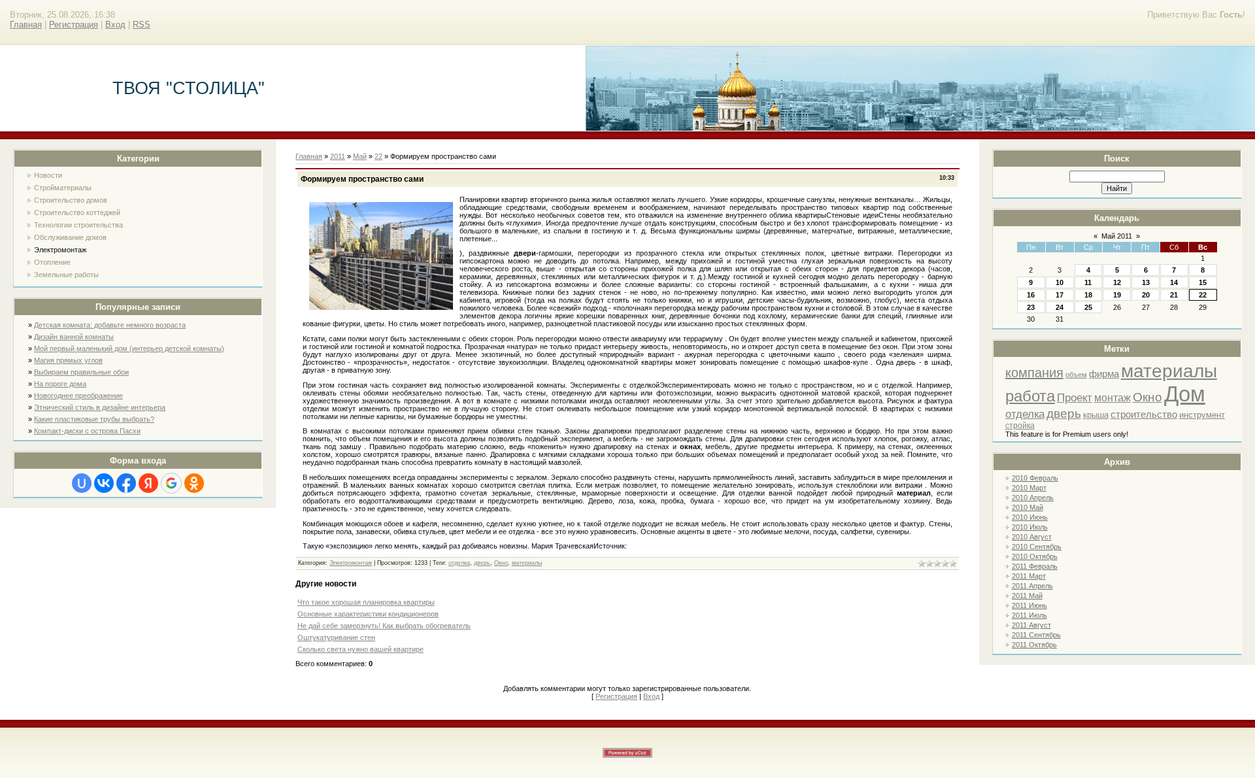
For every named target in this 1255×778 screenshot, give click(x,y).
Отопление (52, 262)
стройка (1020, 425)
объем (1076, 375)
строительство (1144, 414)
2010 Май (1027, 507)
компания (1034, 372)
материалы (1169, 371)
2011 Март (1029, 576)
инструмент (1202, 415)
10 (1059, 282)
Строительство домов (70, 200)
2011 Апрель (1032, 586)
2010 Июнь (1030, 517)
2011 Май (1027, 596)
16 (1031, 295)
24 (1059, 307)
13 (1146, 282)
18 (1088, 295)
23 (1031, 307)
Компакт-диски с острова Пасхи (87, 431)
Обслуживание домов (70, 237)
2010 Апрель (1033, 497)
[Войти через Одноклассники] (194, 483)
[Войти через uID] (82, 483)
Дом (1184, 394)
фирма (1104, 374)
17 (1059, 295)
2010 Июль (1030, 527)
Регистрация (73, 24)
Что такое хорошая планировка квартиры (366, 602)
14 (1174, 282)
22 (1203, 295)
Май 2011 (1116, 236)
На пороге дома (60, 384)
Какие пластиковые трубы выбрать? (94, 419)
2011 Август (1031, 625)
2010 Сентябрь (1037, 546)
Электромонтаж (60, 250)
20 (1146, 295)
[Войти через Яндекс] (148, 483)
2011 (337, 156)
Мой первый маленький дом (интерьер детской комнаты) (129, 348)
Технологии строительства (78, 225)
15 (1203, 282)
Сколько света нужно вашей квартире (360, 649)
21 (1174, 295)
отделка (1025, 413)
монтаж (1112, 397)
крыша (1096, 415)
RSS (141, 24)
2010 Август (1032, 537)
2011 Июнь (1029, 605)
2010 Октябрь (1035, 556)
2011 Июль (1029, 615)
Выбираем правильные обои (81, 372)
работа (1030, 396)
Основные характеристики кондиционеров (368, 614)
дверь (1063, 413)
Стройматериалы (63, 188)
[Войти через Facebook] (126, 483)
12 (1117, 282)
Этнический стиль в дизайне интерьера (99, 407)
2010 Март (1029, 488)
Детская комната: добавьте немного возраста (110, 325)
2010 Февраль (1035, 478)
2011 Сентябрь (1036, 635)
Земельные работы (66, 275)
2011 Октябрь (1034, 645)
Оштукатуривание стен (336, 637)
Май (360, 156)
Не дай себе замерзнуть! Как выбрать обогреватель (384, 626)
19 (1117, 295)
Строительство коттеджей (77, 212)
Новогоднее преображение (78, 395)
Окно (1147, 397)
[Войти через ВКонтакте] (104, 483)
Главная (26, 24)
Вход (115, 24)
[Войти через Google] (171, 483)
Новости (48, 175)
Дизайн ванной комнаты (74, 337)
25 (1088, 307)
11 (1088, 282)
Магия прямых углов (68, 360)
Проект (1074, 397)
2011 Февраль (1035, 566)
